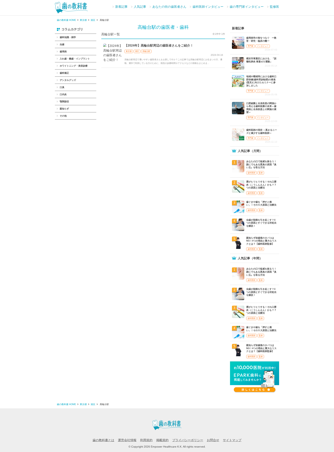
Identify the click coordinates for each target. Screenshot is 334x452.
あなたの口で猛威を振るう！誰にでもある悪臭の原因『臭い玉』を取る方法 (261, 164)
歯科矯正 (64, 73)
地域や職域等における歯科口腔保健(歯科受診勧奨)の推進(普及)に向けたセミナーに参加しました (261, 81)
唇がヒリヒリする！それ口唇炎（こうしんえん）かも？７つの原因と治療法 (261, 184)
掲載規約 (162, 440)
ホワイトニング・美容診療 (74, 65)
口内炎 (63, 94)
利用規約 (146, 440)
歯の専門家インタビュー (247, 6)
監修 (261, 173)
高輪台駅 (146, 51)
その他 (63, 115)
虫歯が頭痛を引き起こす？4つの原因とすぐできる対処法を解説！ (261, 223)
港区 (137, 51)
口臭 (62, 87)
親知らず (64, 108)
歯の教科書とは (103, 440)
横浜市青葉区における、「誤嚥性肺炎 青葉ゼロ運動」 (261, 60)
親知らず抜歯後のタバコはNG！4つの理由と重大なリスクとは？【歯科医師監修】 (261, 241)
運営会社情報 (127, 440)
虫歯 (62, 44)
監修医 (274, 6)
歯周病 (63, 51)
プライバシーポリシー (187, 440)
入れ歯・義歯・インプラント (75, 58)
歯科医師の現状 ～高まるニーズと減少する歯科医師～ (261, 131)
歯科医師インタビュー (208, 6)
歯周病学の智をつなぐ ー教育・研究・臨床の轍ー (261, 39)
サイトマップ (232, 440)
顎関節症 (64, 101)
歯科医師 (251, 173)
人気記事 (140, 6)
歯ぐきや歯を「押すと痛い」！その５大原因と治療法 (261, 203)
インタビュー (262, 46)
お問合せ (213, 440)
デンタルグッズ (68, 80)
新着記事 (121, 6)
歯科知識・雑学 (68, 37)
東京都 (129, 51)
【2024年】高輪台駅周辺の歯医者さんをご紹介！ (158, 45)
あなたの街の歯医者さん (169, 6)
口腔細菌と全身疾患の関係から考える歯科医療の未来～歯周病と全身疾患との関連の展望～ (261, 108)
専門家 (250, 46)
